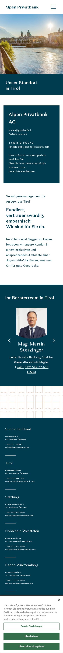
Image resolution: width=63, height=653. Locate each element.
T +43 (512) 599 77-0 (21, 142)
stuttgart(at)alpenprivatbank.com (19, 583)
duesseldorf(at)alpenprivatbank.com (20, 549)
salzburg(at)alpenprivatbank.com (19, 515)
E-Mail (31, 372)
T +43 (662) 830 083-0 (15, 512)
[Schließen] (59, 600)
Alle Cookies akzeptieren (31, 646)
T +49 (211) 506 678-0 (15, 546)
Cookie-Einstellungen (31, 626)
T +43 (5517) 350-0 (13, 444)
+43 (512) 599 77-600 (32, 367)
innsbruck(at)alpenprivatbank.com (29, 146)
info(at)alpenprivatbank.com (17, 447)
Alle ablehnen (31, 636)
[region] (31, 624)
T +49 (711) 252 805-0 (15, 580)
